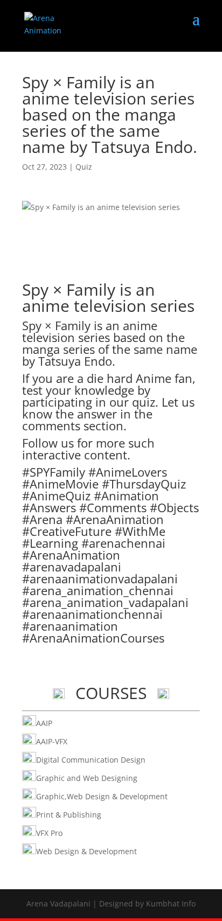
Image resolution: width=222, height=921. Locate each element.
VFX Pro (49, 833)
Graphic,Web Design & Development (102, 796)
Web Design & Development (86, 851)
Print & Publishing (68, 815)
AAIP (44, 723)
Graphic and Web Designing (86, 778)
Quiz (83, 167)
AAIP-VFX (51, 741)
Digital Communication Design (90, 760)
